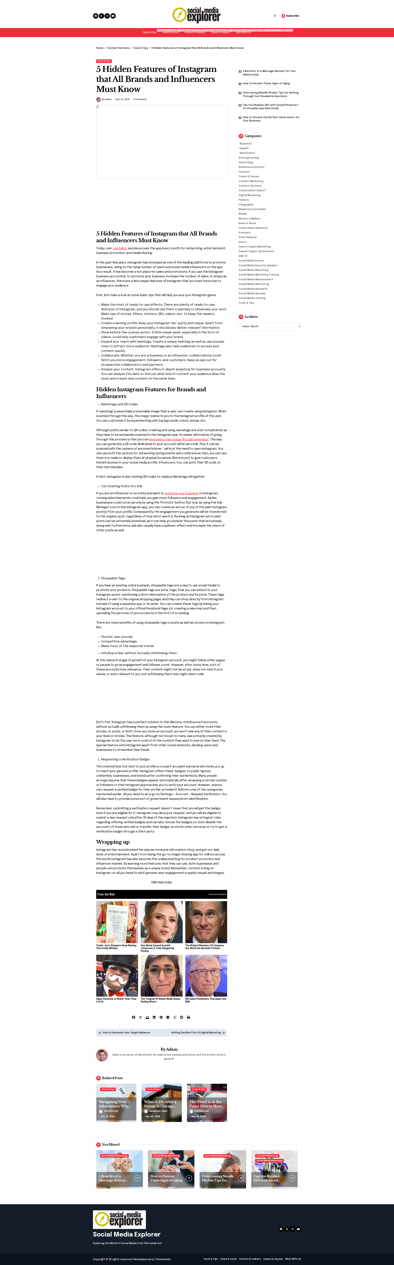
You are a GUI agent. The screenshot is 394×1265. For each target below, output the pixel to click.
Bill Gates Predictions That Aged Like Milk (205, 1000)
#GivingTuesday (249, 158)
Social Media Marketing (253, 270)
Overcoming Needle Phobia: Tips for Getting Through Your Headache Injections (271, 94)
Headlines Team (158, 1111)
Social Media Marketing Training (259, 274)
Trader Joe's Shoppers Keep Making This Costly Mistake (116, 947)
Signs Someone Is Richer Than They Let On (116, 1000)
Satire (243, 242)
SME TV (243, 256)
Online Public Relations (253, 228)
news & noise (172, 32)
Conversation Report (252, 190)
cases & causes (222, 32)
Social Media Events (251, 260)
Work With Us (243, 32)
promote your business (181, 493)
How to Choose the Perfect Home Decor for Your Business (271, 119)
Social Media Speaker (252, 293)
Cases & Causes (249, 176)
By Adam (107, 99)
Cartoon (244, 172)
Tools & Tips (104, 61)
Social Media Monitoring (254, 284)
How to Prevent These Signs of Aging (266, 83)
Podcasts (245, 232)
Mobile (243, 214)
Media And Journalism (252, 209)
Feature (244, 200)
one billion (120, 248)
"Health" (244, 148)
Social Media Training (252, 298)
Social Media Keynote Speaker (258, 265)
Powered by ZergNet (217, 894)
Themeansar (163, 1259)
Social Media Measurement (256, 279)
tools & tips (151, 32)
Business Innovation (251, 167)
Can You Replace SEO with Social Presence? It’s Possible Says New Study (270, 107)
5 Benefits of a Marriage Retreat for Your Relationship (269, 73)
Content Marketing (251, 181)
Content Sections (250, 186)
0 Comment (140, 99)
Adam (171, 1049)
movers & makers (196, 32)
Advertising (246, 162)
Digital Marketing (249, 195)
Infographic (246, 204)
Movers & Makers (250, 218)
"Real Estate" (247, 153)
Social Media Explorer (127, 1235)
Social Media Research (253, 289)
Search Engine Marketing (255, 246)
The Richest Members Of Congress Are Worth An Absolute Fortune (204, 947)
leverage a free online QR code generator (179, 439)
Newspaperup (142, 1259)
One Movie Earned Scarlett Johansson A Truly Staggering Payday (157, 948)
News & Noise (247, 223)
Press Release (248, 237)
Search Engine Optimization (256, 251)
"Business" (245, 143)
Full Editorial (111, 1111)
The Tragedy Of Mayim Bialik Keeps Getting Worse (160, 1000)
